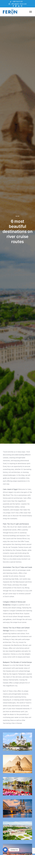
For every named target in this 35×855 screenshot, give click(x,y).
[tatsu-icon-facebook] (13, 6)
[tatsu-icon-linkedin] (18, 6)
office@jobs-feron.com (19, 4)
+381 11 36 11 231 (17, 1)
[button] (5, 849)
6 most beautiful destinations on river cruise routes (18, 231)
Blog (17, 216)
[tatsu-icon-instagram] (21, 6)
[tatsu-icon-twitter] (16, 6)
